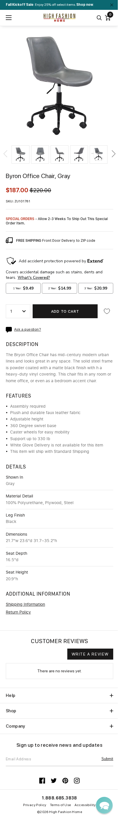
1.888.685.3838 (59, 798)
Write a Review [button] (90, 654)
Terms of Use (60, 805)
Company (15, 726)
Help (11, 695)
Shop (11, 710)
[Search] (99, 18)
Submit (107, 759)
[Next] (113, 154)
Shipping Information (25, 604)
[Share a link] (10, 330)
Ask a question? (27, 330)
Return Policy (18, 612)
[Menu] (8, 17)
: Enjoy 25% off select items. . (50, 5)
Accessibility (85, 805)
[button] (20, 154)
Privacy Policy (35, 805)
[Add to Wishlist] (107, 311)
